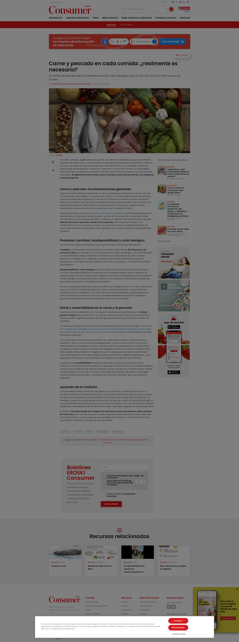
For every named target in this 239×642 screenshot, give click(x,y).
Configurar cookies (179, 634)
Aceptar (178, 620)
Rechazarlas (178, 627)
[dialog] (124, 627)
